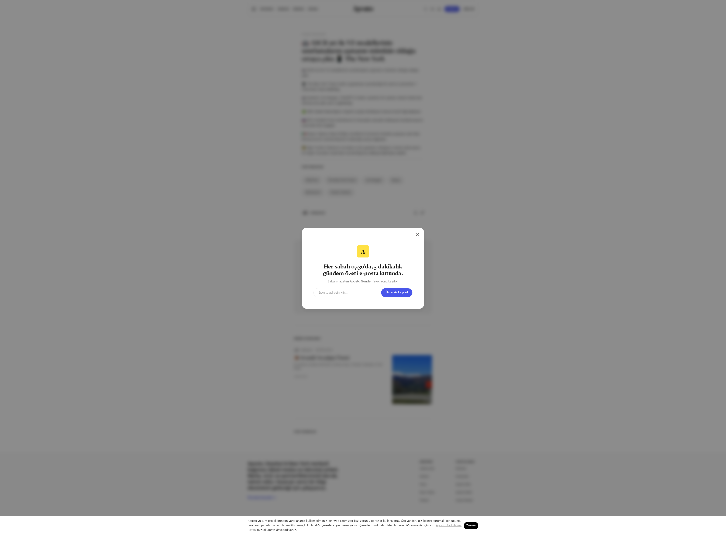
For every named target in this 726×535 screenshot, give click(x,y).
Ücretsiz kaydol (397, 292)
